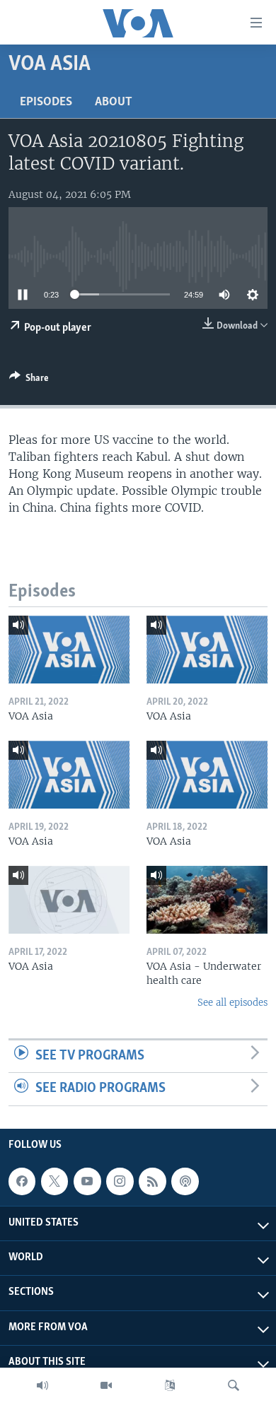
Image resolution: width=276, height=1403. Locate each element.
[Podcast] (184, 1181)
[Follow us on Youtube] (87, 1181)
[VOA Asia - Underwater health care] (207, 900)
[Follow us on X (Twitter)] (54, 1181)
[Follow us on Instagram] (119, 1181)
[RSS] (152, 1181)
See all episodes (232, 1003)
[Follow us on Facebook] (21, 1181)
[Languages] (170, 1385)
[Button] (29, 380)
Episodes (46, 102)
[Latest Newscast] (42, 1385)
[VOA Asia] (69, 649)
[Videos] (106, 1385)
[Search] (233, 1385)
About (113, 102)
